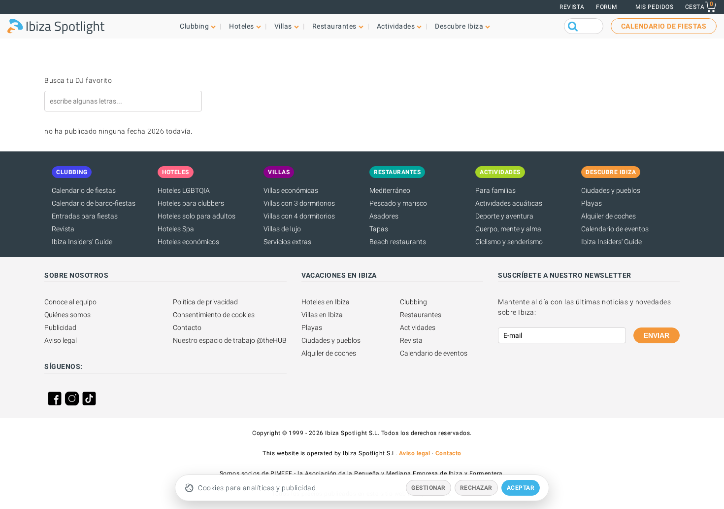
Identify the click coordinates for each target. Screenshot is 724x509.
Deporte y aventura (504, 216)
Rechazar (476, 487)
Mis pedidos (654, 6)
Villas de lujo (282, 229)
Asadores (383, 216)
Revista (572, 6)
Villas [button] (283, 26)
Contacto (187, 327)
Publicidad (60, 327)
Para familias (495, 190)
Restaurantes (420, 315)
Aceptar (521, 487)
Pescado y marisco (398, 203)
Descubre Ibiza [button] (459, 26)
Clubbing (413, 302)
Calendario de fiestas (84, 190)
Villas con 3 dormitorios (299, 203)
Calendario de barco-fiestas (93, 203)
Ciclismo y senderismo (509, 242)
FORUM (606, 6)
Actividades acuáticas (508, 203)
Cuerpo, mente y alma (508, 229)
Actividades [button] (396, 26)
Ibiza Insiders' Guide (82, 242)
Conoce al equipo (70, 302)
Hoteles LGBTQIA (184, 190)
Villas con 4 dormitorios (299, 216)
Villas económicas (290, 190)
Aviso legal (60, 340)
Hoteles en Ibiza (325, 302)
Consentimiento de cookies (214, 315)
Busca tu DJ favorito (78, 80)
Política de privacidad (205, 302)
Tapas (378, 229)
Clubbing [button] (194, 26)
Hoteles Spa (176, 229)
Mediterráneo (389, 190)
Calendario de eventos (615, 229)
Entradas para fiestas (85, 216)
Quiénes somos (67, 315)
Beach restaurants (397, 242)
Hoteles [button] (241, 26)
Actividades (417, 327)
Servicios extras (287, 242)
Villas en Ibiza (322, 315)
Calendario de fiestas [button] (664, 26)
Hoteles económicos (188, 242)
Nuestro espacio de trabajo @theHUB (230, 340)
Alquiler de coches (608, 216)
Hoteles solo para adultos (196, 216)
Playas (591, 203)
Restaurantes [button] (334, 26)
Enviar (656, 335)
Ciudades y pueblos (610, 190)
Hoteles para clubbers (191, 203)
